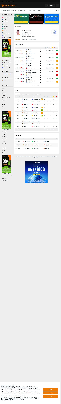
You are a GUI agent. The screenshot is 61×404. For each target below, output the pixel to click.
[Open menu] (57, 5)
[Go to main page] (11, 5)
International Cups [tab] (36, 94)
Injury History (32, 39)
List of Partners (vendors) (6, 400)
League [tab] (17, 94)
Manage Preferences (50, 396)
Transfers (24, 39)
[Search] (46, 5)
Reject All (51, 392)
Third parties (34, 393)
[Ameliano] (55, 33)
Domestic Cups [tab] (25, 94)
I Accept (50, 389)
